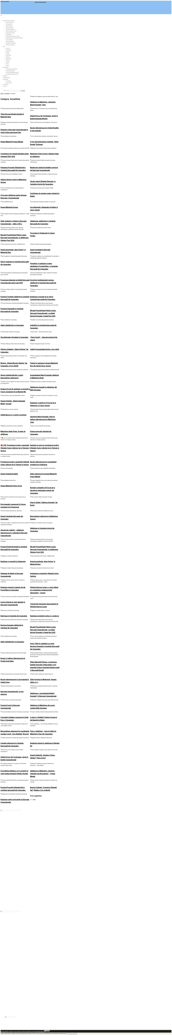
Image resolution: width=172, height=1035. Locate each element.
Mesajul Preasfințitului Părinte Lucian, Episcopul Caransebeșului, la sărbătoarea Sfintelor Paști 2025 (44, 549)
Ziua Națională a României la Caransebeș (14, 337)
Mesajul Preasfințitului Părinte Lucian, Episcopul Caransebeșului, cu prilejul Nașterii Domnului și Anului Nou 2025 (43, 630)
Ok (67, 1033)
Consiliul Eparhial (9, 27)
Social (7, 63)
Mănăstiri (5, 75)
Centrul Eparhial (9, 25)
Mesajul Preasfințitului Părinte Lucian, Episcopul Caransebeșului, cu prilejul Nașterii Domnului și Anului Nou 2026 (43, 313)
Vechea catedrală (10, 41)
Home (2, 93)
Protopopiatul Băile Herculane (12, 72)
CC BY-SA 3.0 (41, 1031)
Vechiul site (5, 84)
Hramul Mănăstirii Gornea (9, 207)
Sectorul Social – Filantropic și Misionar (14, 37)
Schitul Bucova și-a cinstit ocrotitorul (13, 415)
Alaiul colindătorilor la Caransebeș (12, 325)
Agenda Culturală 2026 (11, 43)
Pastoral (8, 60)
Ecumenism (8, 55)
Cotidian (7, 51)
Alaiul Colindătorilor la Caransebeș (12, 642)
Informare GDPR (4, 1031)
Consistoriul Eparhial (10, 32)
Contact (5, 86)
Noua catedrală (9, 39)
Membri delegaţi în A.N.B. (11, 31)
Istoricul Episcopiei (10, 22)
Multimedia (5, 79)
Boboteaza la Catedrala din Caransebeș (14, 616)
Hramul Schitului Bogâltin (9, 474)
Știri (4, 46)
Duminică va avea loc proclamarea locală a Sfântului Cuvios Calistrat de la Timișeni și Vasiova (44, 448)
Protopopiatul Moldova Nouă (12, 74)
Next (34, 799)
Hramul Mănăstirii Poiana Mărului (12, 142)
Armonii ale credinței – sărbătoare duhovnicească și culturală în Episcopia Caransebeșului (14, 533)
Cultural (7, 53)
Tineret (7, 65)
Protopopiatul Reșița (10, 70)
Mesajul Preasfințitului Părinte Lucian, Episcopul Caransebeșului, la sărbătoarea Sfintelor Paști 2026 (14, 238)
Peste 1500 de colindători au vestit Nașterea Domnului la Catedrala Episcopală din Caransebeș (44, 646)
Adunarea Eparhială (10, 29)
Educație (8, 56)
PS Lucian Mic (9, 24)
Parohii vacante (6, 77)
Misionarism (8, 58)
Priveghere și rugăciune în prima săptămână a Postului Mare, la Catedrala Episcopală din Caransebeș (44, 266)
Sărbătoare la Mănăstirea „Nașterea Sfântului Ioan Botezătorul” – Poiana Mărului (42, 773)
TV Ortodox (8, 81)
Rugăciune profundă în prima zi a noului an (44, 616)
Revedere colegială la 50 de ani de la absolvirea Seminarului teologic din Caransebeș (42, 490)
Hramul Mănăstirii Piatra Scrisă (11, 486)
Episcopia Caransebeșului (8, 20)
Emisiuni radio (9, 82)
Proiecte (8, 62)
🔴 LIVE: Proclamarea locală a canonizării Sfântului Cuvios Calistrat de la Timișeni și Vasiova (15, 448)
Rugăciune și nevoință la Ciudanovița (13, 562)
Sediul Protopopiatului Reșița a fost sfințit (44, 349)
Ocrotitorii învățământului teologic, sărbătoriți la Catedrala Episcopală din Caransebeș (43, 283)
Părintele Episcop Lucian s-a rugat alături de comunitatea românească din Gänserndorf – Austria (44, 590)
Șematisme (5, 67)
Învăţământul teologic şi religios (13, 36)
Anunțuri (8, 48)
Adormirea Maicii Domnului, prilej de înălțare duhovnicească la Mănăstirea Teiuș (43, 419)
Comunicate (8, 50)
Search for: (5, 90)
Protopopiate (8, 34)
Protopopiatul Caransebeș (11, 69)
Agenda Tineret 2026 (10, 44)
